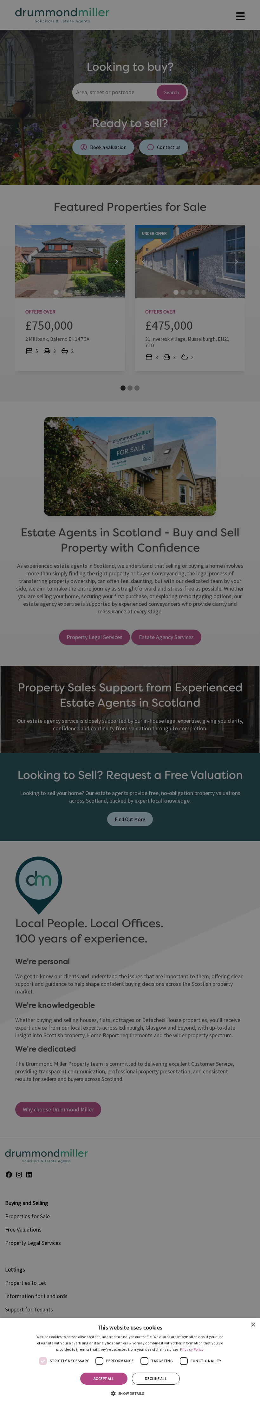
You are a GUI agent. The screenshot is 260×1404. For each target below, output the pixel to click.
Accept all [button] (104, 1378)
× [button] (252, 1325)
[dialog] (130, 1361)
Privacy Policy (192, 1349)
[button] (130, 1392)
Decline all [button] (156, 1378)
